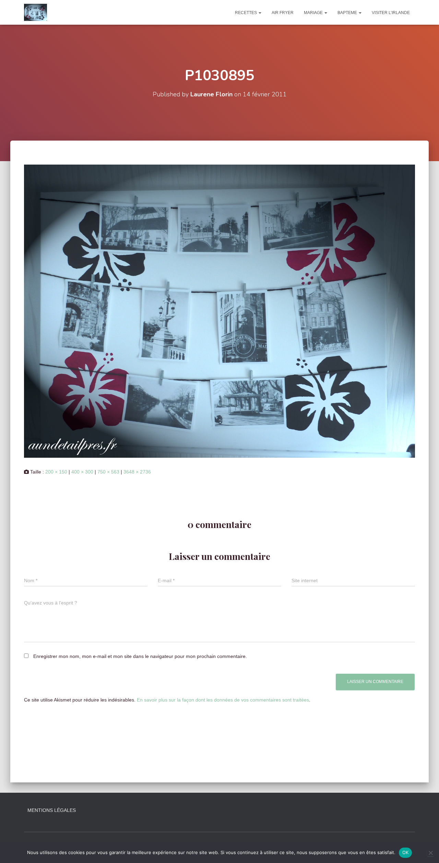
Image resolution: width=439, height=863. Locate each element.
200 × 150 (56, 472)
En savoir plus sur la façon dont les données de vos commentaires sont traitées (223, 700)
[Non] (430, 852)
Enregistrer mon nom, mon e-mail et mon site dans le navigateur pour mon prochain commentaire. (140, 656)
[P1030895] (219, 310)
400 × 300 (82, 472)
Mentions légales (51, 810)
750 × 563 (108, 472)
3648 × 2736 (137, 472)
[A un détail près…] (35, 12)
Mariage (314, 12)
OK (405, 852)
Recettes (246, 12)
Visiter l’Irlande (391, 12)
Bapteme (347, 12)
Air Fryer (283, 12)
